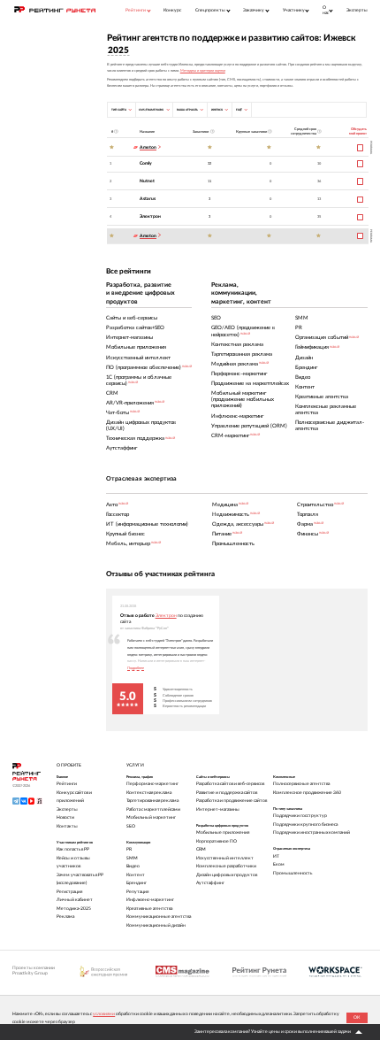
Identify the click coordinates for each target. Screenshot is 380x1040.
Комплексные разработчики (226, 866)
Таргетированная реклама (152, 800)
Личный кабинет (75, 899)
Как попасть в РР (73, 849)
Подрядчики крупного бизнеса (305, 824)
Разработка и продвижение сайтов (231, 800)
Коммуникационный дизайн (156, 925)
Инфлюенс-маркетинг (150, 899)
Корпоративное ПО (216, 841)
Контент (135, 875)
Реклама (65, 916)
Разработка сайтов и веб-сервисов (230, 784)
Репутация (137, 892)
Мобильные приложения (222, 832)
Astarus (148, 198)
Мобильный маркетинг (151, 817)
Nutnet (147, 181)
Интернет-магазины (217, 809)
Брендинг (136, 883)
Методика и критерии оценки (202, 71)
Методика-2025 (74, 908)
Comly (146, 163)
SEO (130, 826)
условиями (104, 1014)
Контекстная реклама (148, 792)
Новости (65, 817)
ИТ (276, 856)
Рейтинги (67, 784)
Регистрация (69, 892)
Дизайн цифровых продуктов (226, 875)
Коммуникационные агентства (158, 916)
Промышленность (292, 873)
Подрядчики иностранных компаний (311, 832)
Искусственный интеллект (225, 858)
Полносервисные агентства (301, 784)
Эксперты (357, 10)
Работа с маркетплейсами (153, 809)
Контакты (67, 826)
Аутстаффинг (210, 883)
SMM (132, 858)
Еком (279, 864)
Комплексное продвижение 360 (307, 792)
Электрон (150, 216)
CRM (201, 849)
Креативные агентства (149, 908)
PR (129, 849)
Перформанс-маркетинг (152, 784)
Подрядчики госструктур (300, 815)
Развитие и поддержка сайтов (226, 792)
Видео (133, 866)
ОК (356, 1017)
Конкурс (172, 10)
